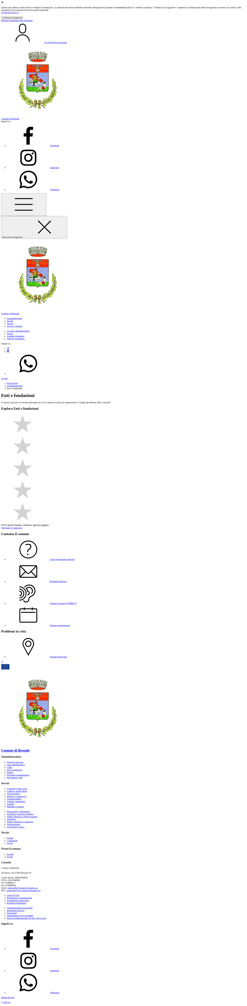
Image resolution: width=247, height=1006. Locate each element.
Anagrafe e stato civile (17, 788)
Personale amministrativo (18, 775)
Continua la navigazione (12, 18)
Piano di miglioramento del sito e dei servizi (26, 918)
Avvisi (10, 843)
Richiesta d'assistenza (16, 903)
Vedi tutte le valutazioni (11, 528)
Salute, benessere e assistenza (20, 822)
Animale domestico (15, 336)
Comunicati (12, 840)
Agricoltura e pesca (15, 827)
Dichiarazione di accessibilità (20, 915)
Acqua (10, 333)
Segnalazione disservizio (18, 900)
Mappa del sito (7, 997)
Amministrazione (14, 386)
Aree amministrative (16, 765)
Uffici (9, 767)
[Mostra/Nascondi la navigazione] (23, 204)
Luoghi (10, 854)
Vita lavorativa (13, 794)
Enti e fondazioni (14, 770)
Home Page (12, 383)
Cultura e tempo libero (17, 791)
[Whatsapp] (28, 373)
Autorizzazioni (13, 824)
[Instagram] (8, 351)
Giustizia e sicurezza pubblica (20, 814)
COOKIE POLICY (10, 12)
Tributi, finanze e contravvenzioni (22, 816)
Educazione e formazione (18, 811)
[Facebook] (8, 349)
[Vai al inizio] (2, 662)
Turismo (10, 804)
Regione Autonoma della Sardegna (17, 20)
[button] (14, 318)
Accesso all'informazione (18, 331)
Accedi (4, 378)
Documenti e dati (14, 777)
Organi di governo (15, 762)
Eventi (10, 857)
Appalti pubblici (14, 799)
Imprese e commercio (16, 796)
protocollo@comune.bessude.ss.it (23, 888)
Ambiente (11, 819)
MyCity (6, 1002)
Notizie (10, 838)
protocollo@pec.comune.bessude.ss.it (23, 890)
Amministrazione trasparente (20, 908)
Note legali (12, 913)
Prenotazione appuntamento (19, 898)
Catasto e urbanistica (16, 801)
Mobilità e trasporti (15, 806)
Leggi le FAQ (13, 895)
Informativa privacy (16, 910)
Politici (10, 772)
